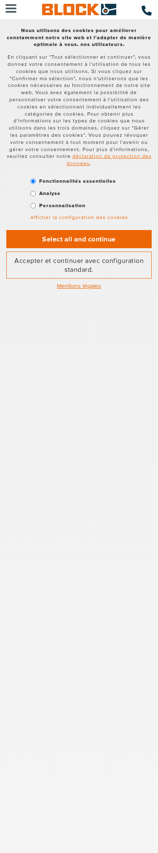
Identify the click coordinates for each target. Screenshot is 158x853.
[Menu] (11, 9)
